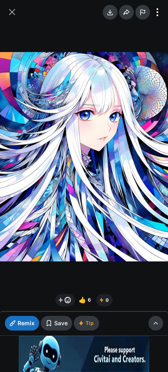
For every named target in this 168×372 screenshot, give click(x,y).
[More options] (157, 12)
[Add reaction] (65, 300)
